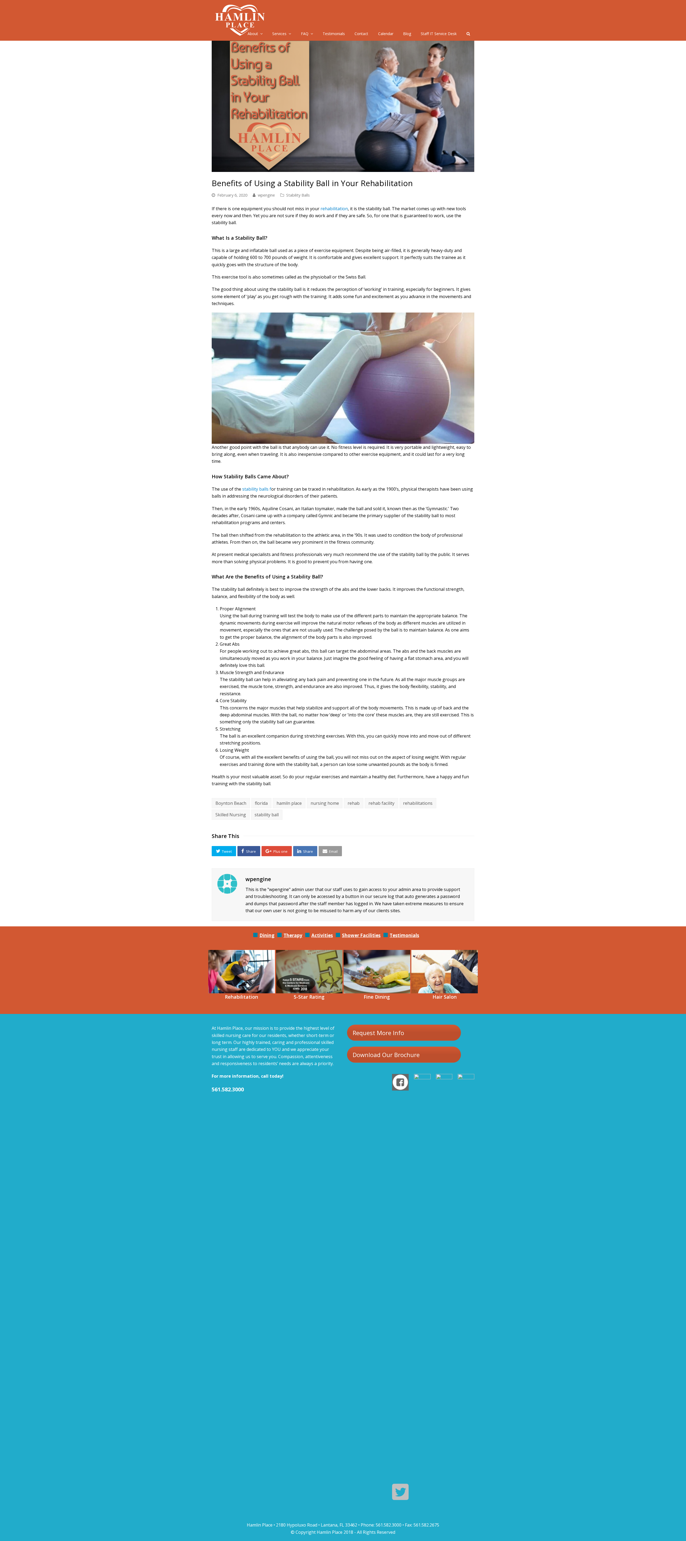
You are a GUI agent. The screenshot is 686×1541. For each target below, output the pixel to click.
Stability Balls (298, 195)
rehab (354, 803)
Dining (266, 935)
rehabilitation (334, 209)
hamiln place (289, 803)
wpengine (266, 195)
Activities (322, 935)
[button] (224, 851)
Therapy (293, 935)
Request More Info (378, 1033)
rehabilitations (418, 803)
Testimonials (404, 935)
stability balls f (256, 489)
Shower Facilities (361, 935)
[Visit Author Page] (227, 884)
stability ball (267, 815)
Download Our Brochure (386, 1055)
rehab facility (381, 803)
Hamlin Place (329, 1532)
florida (261, 803)
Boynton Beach (230, 803)
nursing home (325, 803)
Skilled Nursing (230, 815)
